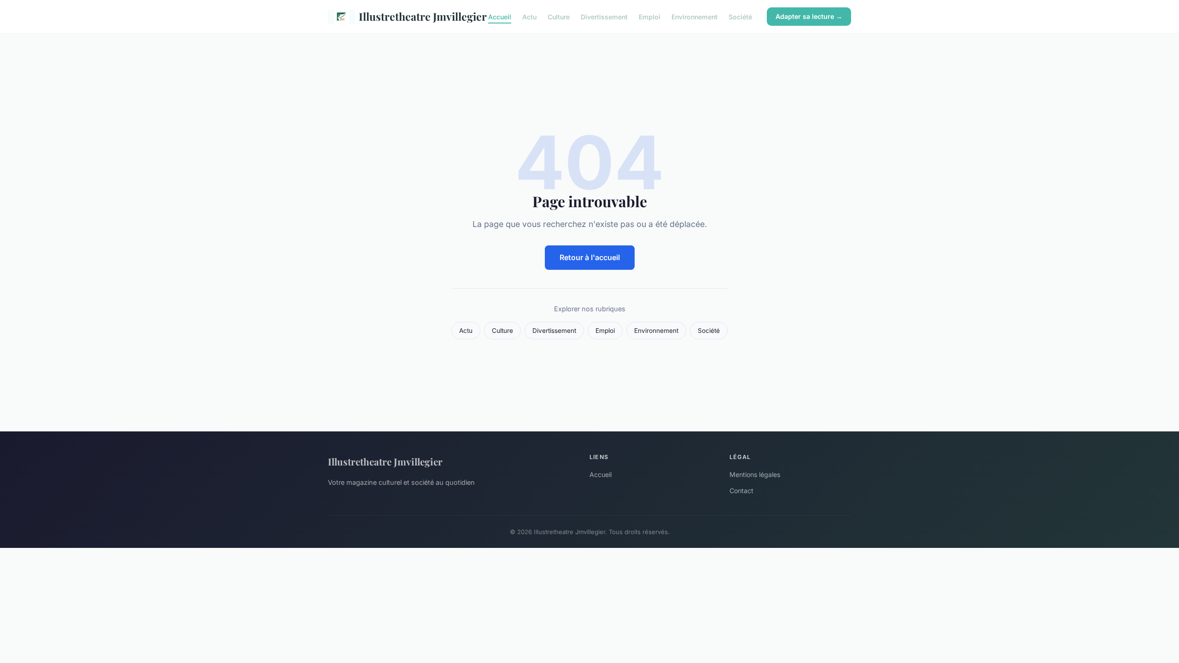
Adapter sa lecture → (809, 16)
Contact (741, 490)
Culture (559, 16)
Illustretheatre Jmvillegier (416, 16)
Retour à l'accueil (590, 257)
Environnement (694, 16)
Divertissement (604, 16)
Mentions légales (755, 474)
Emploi (649, 16)
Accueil (499, 16)
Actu (529, 16)
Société (740, 16)
